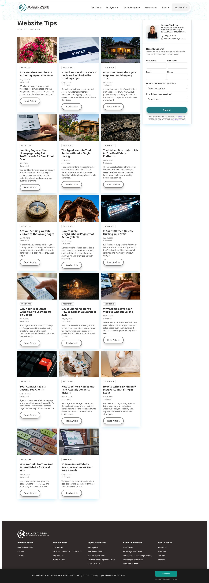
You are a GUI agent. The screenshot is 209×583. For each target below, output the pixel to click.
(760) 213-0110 (170, 35)
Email (148, 72)
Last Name (172, 60)
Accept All (166, 574)
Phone (170, 72)
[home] (34, 7)
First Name (151, 60)
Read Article (30, 100)
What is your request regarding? (161, 83)
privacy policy (177, 119)
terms (180, 116)
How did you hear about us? (159, 94)
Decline (174, 579)
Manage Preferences (162, 579)
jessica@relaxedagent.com (175, 38)
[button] (96, 7)
